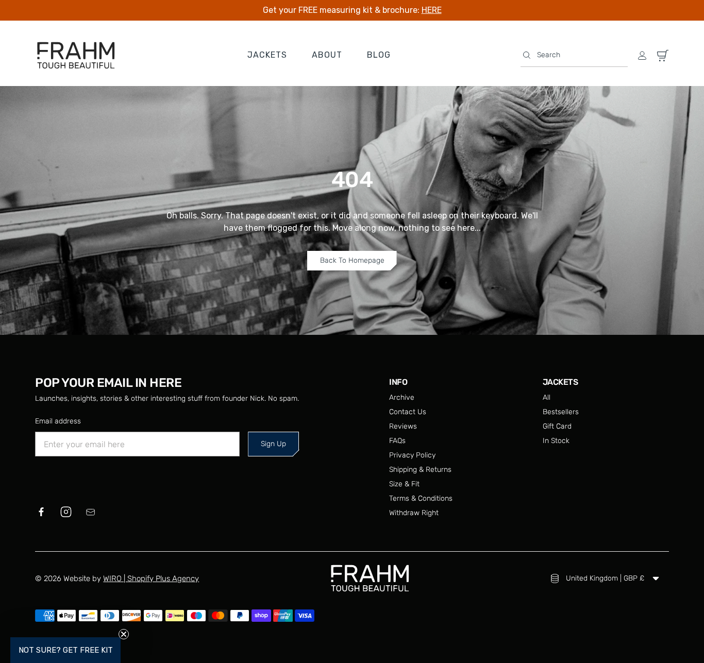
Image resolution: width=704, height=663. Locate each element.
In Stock (556, 440)
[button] (574, 55)
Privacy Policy (412, 455)
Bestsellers (561, 411)
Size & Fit (404, 484)
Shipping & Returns (420, 469)
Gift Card (557, 426)
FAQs (397, 440)
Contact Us (407, 411)
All (546, 397)
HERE (432, 10)
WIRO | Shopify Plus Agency (151, 578)
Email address (58, 421)
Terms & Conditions (420, 498)
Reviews (403, 426)
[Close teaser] (124, 634)
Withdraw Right (414, 512)
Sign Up (273, 443)
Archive (401, 397)
